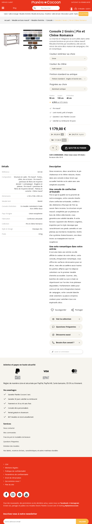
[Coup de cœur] (52, 310)
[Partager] (72, 310)
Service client (7, 2)
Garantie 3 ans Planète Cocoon (64, 117)
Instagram (74, 503)
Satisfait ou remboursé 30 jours (64, 121)
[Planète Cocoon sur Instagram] (13, 494)
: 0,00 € (84, 9)
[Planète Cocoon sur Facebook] (6, 494)
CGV (6, 464)
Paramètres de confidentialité (16, 474)
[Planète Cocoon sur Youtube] (26, 494)
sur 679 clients (60, 102)
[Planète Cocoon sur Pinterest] (19, 494)
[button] (82, 9)
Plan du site (9, 484)
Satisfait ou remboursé (80, 2)
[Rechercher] (35, 8)
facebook (64, 503)
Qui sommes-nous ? (12, 481)
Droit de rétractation (13, 478)
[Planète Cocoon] (46, 2)
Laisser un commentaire (61, 352)
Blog (14, 8)
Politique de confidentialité (15, 471)
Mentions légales (11, 468)
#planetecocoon (71, 506)
